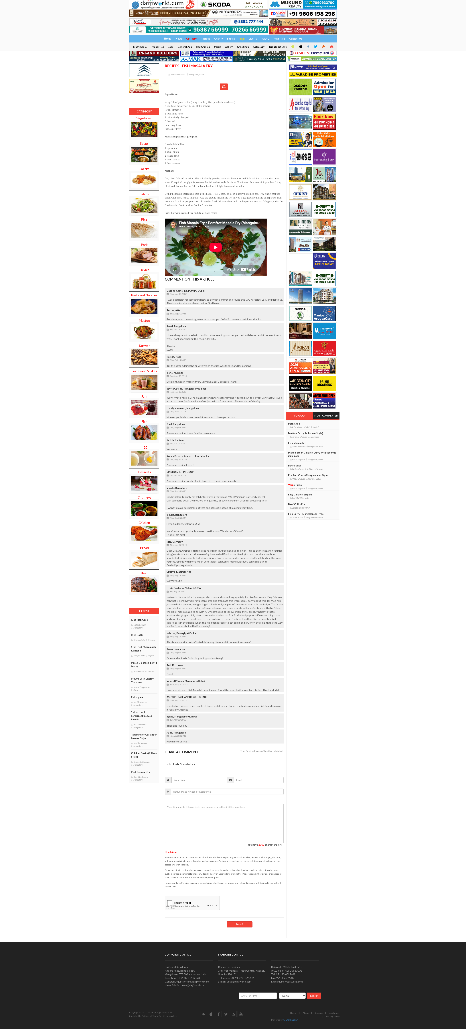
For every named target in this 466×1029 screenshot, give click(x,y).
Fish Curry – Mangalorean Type (306, 513)
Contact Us (295, 38)
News (179, 38)
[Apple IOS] (300, 46)
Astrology (258, 46)
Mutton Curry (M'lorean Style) (305, 433)
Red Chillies (203, 46)
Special (231, 38)
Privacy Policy (332, 1016)
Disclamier (334, 1013)
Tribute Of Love (278, 46)
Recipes (205, 38)
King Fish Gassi (140, 619)
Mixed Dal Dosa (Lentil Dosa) (144, 664)
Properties (157, 46)
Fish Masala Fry (297, 442)
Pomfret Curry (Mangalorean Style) (308, 475)
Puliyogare (137, 697)
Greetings (243, 46)
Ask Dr (229, 46)
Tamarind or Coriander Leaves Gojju (144, 736)
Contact (319, 1013)
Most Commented (326, 415)
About (306, 1013)
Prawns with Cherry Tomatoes (142, 680)
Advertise (279, 38)
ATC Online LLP (290, 1019)
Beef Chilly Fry (296, 504)
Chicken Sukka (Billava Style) (144, 755)
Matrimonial (140, 46)
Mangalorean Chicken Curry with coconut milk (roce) (312, 454)
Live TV (253, 38)
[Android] (292, 46)
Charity (218, 38)
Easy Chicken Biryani (300, 494)
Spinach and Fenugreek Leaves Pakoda (141, 716)
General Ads (185, 46)
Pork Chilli (294, 423)
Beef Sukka (294, 465)
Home (293, 1013)
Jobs (170, 46)
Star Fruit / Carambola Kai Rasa (143, 648)
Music (217, 46)
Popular (299, 415)
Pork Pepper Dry (140, 772)
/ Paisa (295, 484)
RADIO (265, 38)
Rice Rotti (137, 634)
